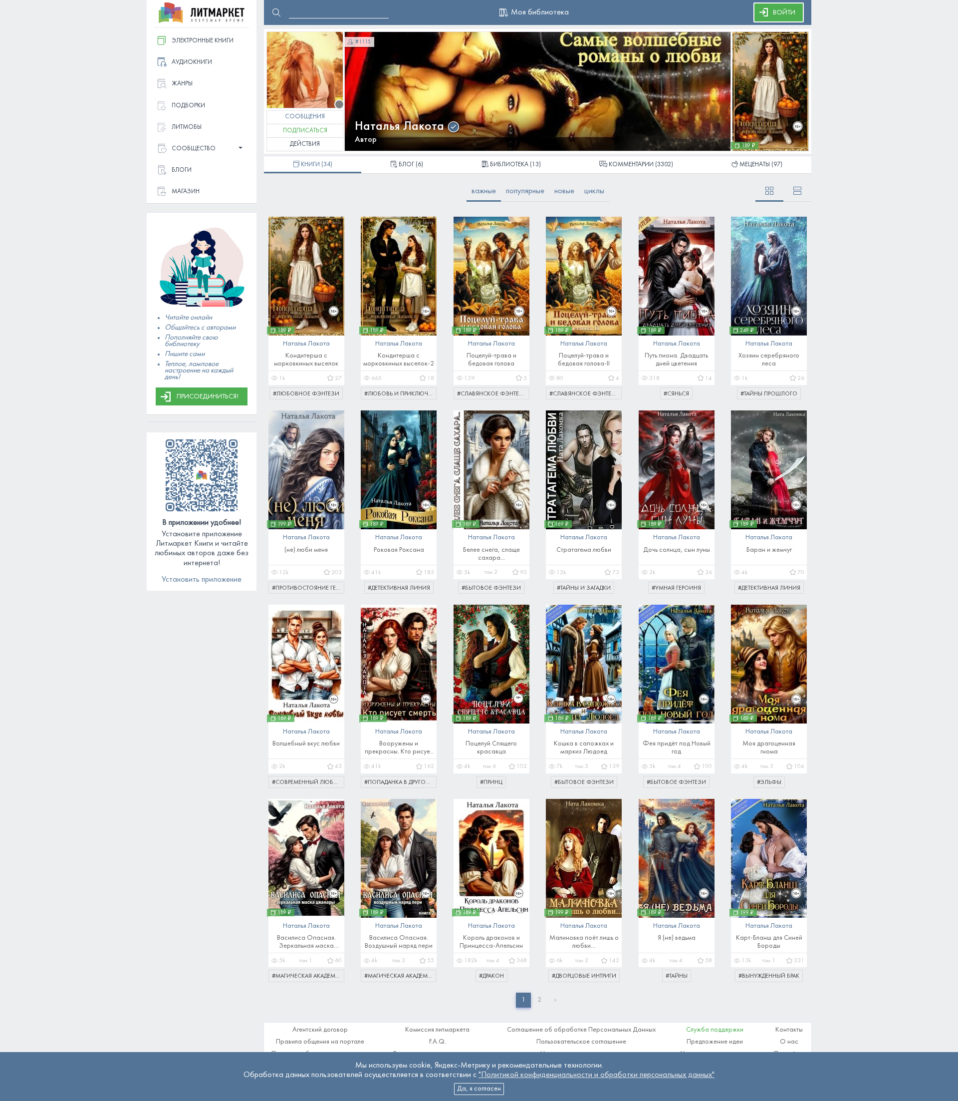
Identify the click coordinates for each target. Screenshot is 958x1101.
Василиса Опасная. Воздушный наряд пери (399, 942)
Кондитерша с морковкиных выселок (306, 360)
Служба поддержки (714, 1030)
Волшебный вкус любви (306, 743)
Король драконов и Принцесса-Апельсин (491, 942)
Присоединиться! (208, 396)
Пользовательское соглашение (581, 1042)
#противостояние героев (308, 588)
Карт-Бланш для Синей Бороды (769, 942)
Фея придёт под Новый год (677, 747)
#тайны (677, 976)
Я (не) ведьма (677, 938)
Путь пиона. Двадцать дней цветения (676, 360)
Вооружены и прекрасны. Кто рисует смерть (399, 748)
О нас (789, 1042)
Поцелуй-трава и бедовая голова (491, 360)
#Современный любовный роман (308, 782)
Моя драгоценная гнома (768, 747)
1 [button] (523, 1000)
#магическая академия (307, 976)
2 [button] (539, 1000)
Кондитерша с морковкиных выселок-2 (398, 360)
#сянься (676, 394)
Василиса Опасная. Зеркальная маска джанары (306, 942)
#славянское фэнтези (492, 394)
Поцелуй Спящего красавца (491, 747)
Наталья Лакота (399, 126)
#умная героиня (676, 588)
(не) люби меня (306, 550)
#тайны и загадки (584, 588)
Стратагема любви (583, 550)
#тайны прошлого (768, 394)
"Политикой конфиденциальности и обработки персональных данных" (597, 1075)
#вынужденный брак (768, 976)
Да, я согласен (479, 1089)
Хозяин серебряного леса (768, 360)
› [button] (555, 1000)
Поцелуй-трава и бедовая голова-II (584, 360)
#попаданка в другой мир (400, 782)
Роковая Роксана (399, 550)
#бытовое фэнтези (491, 588)
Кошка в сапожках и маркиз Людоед (584, 747)
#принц (491, 782)
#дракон (491, 976)
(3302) (641, 165)
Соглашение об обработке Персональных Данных (581, 1030)
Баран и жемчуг (769, 550)
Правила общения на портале (320, 1042)
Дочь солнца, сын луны (676, 550)
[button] (201, 149)
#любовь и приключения (400, 394)
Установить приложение (201, 580)
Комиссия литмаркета (437, 1030)
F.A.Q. (437, 1042)
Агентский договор (320, 1030)
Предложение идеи (715, 1042)
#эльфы (769, 782)
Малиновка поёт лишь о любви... (584, 942)
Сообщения (305, 117)
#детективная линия (399, 588)
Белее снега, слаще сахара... (491, 554)
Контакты (789, 1030)
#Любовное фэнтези (306, 394)
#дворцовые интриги (584, 976)
